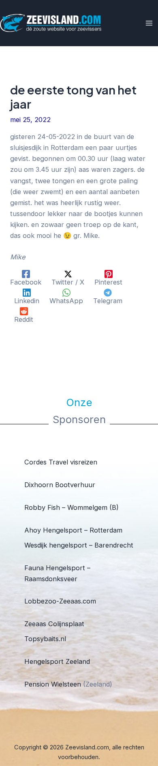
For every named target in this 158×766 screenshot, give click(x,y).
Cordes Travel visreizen (60, 462)
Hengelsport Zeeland (57, 661)
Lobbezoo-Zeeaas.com (60, 601)
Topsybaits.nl (45, 639)
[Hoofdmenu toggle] (149, 23)
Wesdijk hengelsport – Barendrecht (78, 545)
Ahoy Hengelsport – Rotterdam (73, 530)
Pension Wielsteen (52, 684)
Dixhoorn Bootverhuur (59, 485)
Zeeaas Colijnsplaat (54, 624)
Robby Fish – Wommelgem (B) (71, 507)
